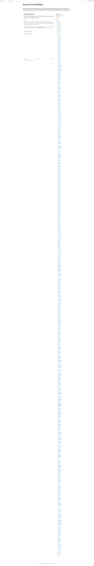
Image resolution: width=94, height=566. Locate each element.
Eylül (58, 30)
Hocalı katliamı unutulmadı (59, 278)
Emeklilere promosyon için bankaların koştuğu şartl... (59, 482)
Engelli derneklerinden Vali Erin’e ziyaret (59, 447)
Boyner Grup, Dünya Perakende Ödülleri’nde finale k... (59, 515)
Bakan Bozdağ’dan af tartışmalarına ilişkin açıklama (59, 487)
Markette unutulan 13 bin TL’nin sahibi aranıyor (59, 197)
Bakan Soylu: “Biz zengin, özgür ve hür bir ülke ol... (59, 362)
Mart (58, 38)
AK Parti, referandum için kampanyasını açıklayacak (59, 237)
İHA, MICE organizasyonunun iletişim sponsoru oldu (59, 533)
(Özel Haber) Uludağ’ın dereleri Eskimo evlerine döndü (59, 311)
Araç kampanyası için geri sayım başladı (59, 108)
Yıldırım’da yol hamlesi (59, 518)
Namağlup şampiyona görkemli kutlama (59, 266)
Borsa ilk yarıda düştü (58, 538)
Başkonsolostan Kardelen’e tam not (59, 232)
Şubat (58, 552)
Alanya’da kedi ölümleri (59, 219)
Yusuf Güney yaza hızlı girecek (59, 40)
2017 (57, 25)
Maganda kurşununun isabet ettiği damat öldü (59, 270)
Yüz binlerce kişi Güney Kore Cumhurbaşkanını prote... (59, 57)
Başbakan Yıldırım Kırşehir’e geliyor (59, 352)
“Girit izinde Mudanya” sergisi (59, 263)
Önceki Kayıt (51, 58)
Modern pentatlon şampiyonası (59, 292)
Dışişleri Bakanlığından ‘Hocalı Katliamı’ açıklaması (59, 471)
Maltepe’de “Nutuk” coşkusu (59, 43)
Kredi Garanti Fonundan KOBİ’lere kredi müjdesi (59, 426)
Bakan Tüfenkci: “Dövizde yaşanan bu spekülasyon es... (59, 393)
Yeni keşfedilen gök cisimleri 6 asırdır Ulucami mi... (59, 510)
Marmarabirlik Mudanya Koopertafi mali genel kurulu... (59, 405)
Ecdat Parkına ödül (59, 46)
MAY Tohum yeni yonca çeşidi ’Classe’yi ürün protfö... (59, 316)
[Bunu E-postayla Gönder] (38, 27)
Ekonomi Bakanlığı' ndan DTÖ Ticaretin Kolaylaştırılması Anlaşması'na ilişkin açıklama (37, 21)
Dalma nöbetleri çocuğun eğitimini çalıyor (59, 304)
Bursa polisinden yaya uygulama (59, 344)
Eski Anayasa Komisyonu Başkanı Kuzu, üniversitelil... (59, 366)
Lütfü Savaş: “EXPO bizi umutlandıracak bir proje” (59, 525)
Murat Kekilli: (59, 280)
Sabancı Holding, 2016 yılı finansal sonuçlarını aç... (59, 499)
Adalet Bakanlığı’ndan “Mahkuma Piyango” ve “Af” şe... (59, 383)
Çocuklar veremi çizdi (58, 387)
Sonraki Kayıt (26, 58)
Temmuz (58, 32)
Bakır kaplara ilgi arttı (59, 166)
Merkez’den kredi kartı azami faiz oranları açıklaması (59, 378)
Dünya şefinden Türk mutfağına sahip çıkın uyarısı (59, 340)
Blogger (44, 563)
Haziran (58, 34)
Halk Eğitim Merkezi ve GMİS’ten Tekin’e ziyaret (59, 451)
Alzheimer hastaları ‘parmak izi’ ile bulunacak (59, 549)
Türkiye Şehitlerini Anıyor (59, 417)
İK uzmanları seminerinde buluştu (59, 375)
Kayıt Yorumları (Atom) (29, 60)
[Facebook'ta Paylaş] (41, 27)
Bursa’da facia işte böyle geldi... (59, 92)
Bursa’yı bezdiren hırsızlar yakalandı (59, 282)
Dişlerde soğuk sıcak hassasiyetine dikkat (59, 300)
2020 (57, 21)
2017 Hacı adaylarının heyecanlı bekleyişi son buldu (59, 466)
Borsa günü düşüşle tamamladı (59, 397)
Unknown (59, 17)
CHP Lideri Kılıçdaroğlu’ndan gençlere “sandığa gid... (59, 137)
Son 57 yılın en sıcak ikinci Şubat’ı (59, 474)
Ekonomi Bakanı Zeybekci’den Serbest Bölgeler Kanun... (59, 420)
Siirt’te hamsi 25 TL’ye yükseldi (59, 116)
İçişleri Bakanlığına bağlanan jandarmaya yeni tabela (59, 456)
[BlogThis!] (39, 27)
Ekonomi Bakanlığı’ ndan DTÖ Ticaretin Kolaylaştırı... (59, 434)
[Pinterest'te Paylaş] (42, 27)
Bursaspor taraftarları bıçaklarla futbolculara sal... (59, 348)
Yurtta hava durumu (59, 332)
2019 (57, 22)
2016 (57, 555)
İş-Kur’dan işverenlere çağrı (59, 307)
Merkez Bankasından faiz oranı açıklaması (59, 371)
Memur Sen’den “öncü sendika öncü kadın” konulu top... (59, 162)
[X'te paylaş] (40, 27)
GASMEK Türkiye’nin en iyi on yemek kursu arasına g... (59, 192)
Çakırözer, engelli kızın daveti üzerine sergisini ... (59, 410)
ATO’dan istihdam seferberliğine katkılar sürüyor (59, 275)
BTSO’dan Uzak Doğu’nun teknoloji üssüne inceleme (59, 170)
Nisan (58, 37)
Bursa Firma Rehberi (33, 4)
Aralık (58, 26)
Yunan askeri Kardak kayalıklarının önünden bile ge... (59, 65)
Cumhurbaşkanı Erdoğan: (59, 389)
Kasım (58, 27)
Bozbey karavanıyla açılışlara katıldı (59, 491)
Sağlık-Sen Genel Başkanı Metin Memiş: (59, 242)
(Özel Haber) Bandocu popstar (59, 289)
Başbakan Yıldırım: (59, 221)
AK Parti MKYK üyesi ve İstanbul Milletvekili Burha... (59, 356)
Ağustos (58, 31)
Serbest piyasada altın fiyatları (59, 429)
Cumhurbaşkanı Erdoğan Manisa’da (59, 521)
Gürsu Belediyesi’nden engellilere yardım (59, 462)
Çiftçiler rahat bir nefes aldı (59, 478)
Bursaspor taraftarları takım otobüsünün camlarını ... (59, 142)
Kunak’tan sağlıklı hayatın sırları (58, 187)
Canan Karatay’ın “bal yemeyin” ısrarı (59, 132)
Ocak (58, 553)
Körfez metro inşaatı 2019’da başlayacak (59, 438)
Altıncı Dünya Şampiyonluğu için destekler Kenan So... (59, 529)
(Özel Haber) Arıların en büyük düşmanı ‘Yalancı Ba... (59, 325)
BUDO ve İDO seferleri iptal (59, 329)
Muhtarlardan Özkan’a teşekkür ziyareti (59, 61)
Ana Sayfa (38, 58)
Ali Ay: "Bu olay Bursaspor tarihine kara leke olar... (59, 83)
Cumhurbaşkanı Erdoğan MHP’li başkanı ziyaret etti (59, 401)
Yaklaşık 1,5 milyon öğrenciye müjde (59, 495)
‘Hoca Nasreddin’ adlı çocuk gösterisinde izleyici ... (59, 442)
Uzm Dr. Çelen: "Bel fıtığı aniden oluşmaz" (59, 321)
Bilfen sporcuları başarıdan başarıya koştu (59, 88)
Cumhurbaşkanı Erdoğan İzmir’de (59, 546)
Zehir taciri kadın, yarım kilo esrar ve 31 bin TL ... (59, 259)
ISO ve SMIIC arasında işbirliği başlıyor (59, 215)
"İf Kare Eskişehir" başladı (59, 286)
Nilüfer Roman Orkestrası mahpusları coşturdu (59, 413)
